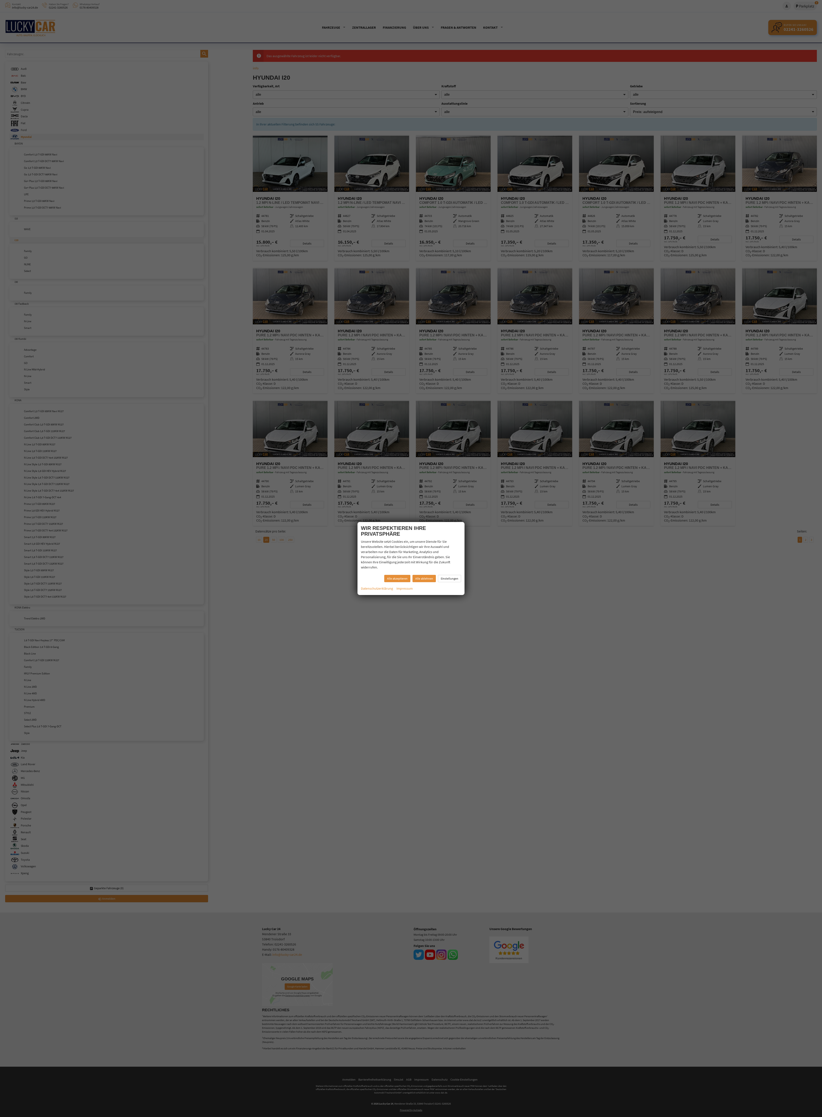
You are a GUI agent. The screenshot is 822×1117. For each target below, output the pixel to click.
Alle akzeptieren (397, 578)
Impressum (404, 588)
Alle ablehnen (424, 578)
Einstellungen (449, 578)
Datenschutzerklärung (377, 588)
